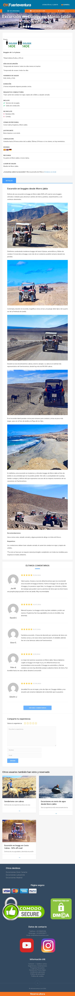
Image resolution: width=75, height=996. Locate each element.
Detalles (9, 180)
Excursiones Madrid (14, 877)
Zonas (62, 11)
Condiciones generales (37, 972)
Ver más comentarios (37, 708)
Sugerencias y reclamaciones (37, 966)
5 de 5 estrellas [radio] (36, 723)
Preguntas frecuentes (37, 968)
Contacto (31, 964)
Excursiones (14, 11)
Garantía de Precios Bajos (37, 970)
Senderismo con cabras (14, 801)
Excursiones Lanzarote (15, 875)
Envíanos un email (50, 172)
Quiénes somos (42, 964)
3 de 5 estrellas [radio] (30, 723)
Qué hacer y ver (38, 11)
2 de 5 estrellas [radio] (28, 723)
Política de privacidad (37, 974)
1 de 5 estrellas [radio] (25, 723)
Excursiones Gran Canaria (16, 872)
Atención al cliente (50, 5)
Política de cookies (37, 976)
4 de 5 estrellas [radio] (33, 723)
